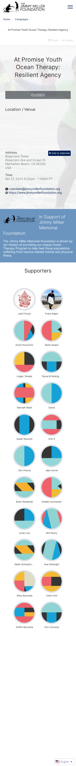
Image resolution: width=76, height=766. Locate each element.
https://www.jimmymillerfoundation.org (35, 192)
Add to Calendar (60, 153)
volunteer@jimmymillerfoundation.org (34, 189)
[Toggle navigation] (70, 7)
